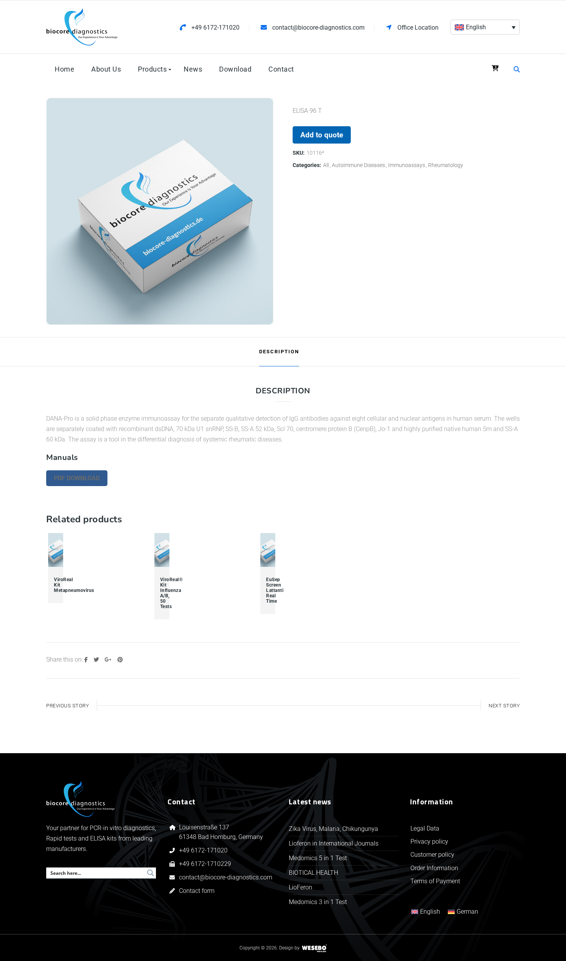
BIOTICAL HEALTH (313, 872)
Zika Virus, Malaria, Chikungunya (333, 828)
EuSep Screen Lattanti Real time (268, 590)
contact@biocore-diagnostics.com (226, 877)
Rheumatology (445, 165)
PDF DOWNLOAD (77, 478)
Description (279, 351)
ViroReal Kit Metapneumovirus (55, 585)
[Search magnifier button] (150, 872)
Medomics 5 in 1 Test (318, 858)
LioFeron (300, 887)
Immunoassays (406, 165)
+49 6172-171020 (203, 850)
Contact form (196, 890)
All (326, 165)
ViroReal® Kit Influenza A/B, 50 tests (162, 593)
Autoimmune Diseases (358, 165)
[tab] (279, 351)
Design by (289, 948)
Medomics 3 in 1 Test (318, 902)
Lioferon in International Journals (333, 843)
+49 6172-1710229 (205, 863)
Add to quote (321, 134)
